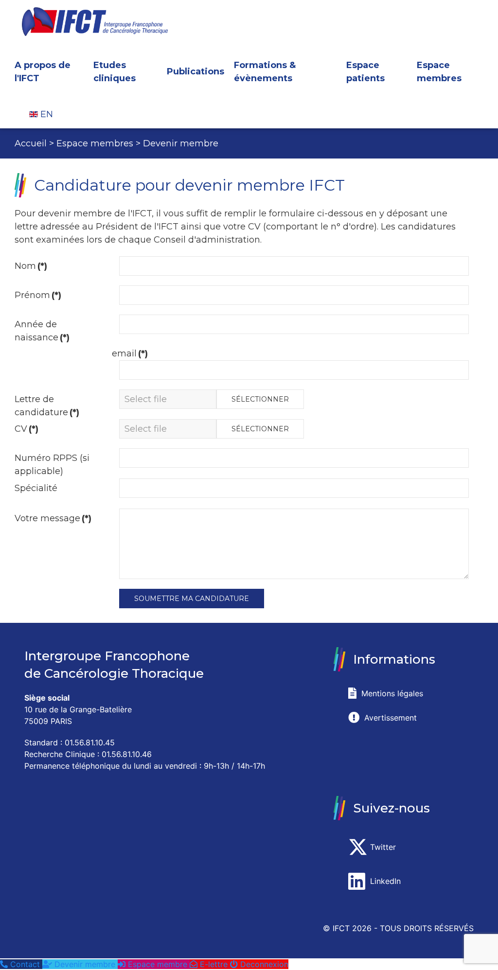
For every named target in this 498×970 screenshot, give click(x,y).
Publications (195, 71)
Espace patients (365, 72)
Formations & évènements (265, 72)
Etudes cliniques (114, 72)
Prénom (38, 295)
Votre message (53, 518)
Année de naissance (42, 331)
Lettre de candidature (47, 406)
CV (26, 428)
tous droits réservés (427, 928)
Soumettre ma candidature (191, 598)
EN (45, 114)
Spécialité (36, 488)
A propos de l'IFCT (43, 72)
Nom (31, 266)
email (130, 353)
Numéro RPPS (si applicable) (52, 464)
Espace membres (439, 72)
